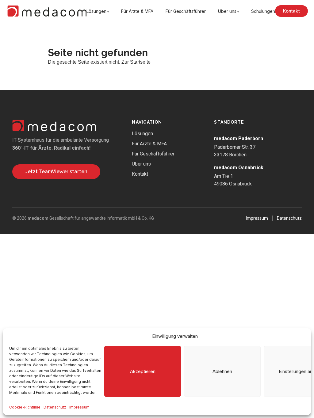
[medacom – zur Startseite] (46, 11)
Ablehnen (222, 371)
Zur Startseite (136, 62)
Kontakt (291, 11)
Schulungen (263, 11)
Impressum (79, 407)
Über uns (227, 11)
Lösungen (96, 11)
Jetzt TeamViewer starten (56, 171)
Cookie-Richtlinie (24, 407)
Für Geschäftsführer (186, 11)
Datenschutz (55, 407)
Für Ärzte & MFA (137, 11)
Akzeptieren (142, 371)
